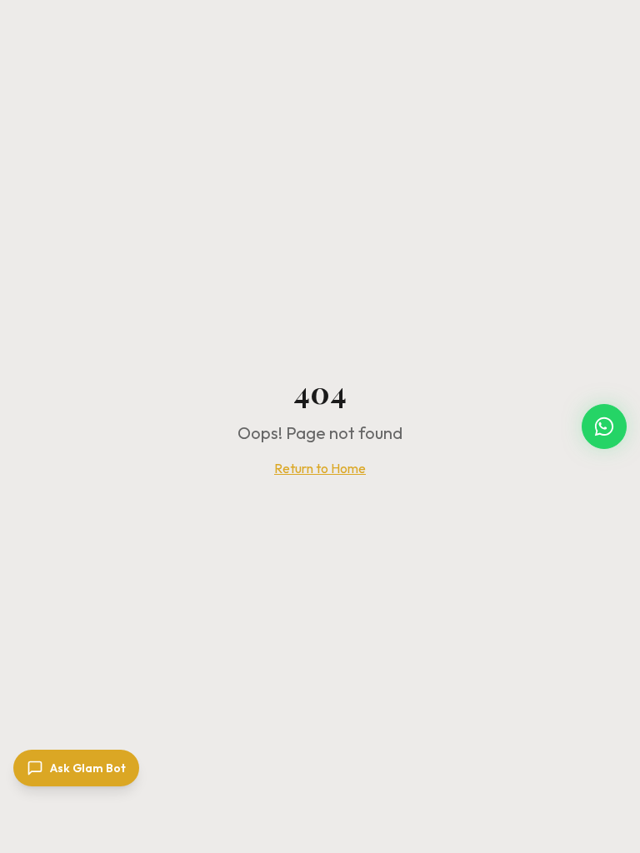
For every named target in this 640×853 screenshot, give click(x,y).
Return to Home (320, 468)
